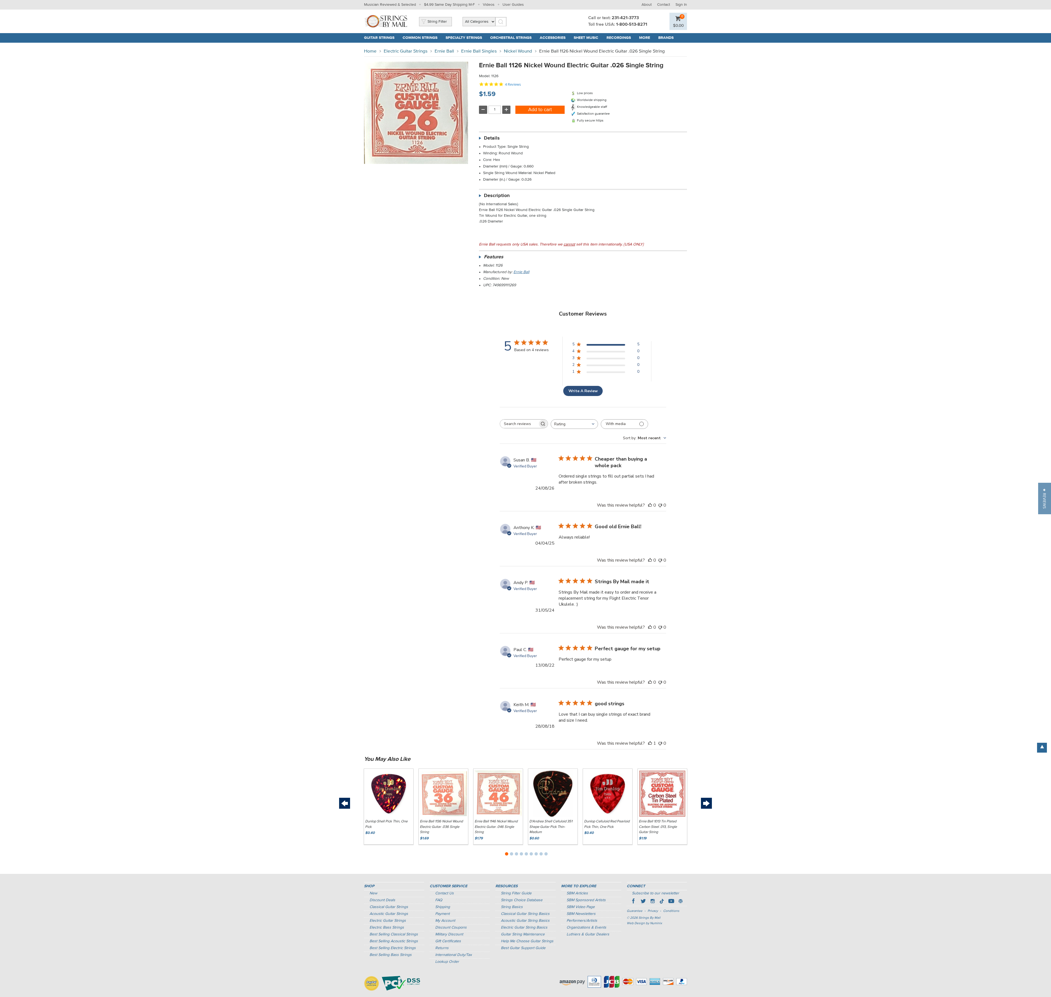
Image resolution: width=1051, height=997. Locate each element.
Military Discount (449, 934)
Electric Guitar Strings (406, 51)
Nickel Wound (518, 51)
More (644, 38)
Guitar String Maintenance (523, 934)
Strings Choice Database (521, 900)
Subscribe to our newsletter (655, 893)
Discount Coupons (451, 927)
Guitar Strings (379, 38)
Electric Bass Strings (386, 927)
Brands (666, 38)
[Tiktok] (662, 902)
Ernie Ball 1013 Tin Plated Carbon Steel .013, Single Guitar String (658, 827)
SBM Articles (577, 893)
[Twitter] (643, 902)
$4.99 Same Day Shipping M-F (449, 5)
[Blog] (680, 902)
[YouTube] (671, 902)
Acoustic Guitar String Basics (525, 921)
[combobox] (574, 424)
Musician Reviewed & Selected (390, 5)
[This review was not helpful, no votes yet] (660, 505)
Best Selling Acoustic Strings (393, 941)
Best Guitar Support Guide (523, 948)
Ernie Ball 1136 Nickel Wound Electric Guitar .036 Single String (441, 827)
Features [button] (493, 257)
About (647, 5)
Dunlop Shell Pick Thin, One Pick (386, 824)
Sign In (681, 5)
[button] (1044, 498)
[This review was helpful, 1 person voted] (650, 743)
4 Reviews (513, 84)
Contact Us (444, 893)
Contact (663, 5)
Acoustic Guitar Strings (388, 914)
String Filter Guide (516, 893)
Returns (442, 948)
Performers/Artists (582, 921)
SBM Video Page (581, 907)
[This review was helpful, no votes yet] (650, 505)
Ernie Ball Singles (479, 51)
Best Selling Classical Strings (393, 934)
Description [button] (497, 195)
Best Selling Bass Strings (390, 955)
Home (370, 51)
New (373, 893)
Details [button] (492, 138)
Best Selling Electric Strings (392, 948)
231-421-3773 (625, 18)
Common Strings (420, 38)
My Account (445, 921)
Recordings (619, 38)
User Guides (513, 5)
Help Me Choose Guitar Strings (527, 941)
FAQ (438, 900)
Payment (442, 914)
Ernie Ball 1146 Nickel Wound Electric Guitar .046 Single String (496, 827)
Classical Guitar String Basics (525, 914)
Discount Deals (382, 900)
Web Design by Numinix (644, 923)
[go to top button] (1042, 748)
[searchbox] (519, 424)
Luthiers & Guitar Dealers (588, 934)
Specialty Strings (464, 38)
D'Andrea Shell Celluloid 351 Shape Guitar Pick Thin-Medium (550, 827)
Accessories (552, 38)
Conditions (671, 911)
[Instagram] (652, 902)
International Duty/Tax (453, 955)
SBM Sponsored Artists (586, 900)
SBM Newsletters (581, 914)
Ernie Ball (444, 51)
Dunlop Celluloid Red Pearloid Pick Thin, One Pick (607, 824)
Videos (489, 5)
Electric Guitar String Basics (524, 927)
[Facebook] (634, 902)
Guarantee (634, 911)
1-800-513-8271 (631, 24)
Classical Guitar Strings (388, 907)
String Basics (512, 907)
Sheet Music (586, 38)
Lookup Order (447, 962)
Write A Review (583, 391)
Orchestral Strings (511, 38)
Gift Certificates (448, 941)
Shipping (442, 907)
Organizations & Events (586, 927)
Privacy (653, 911)
